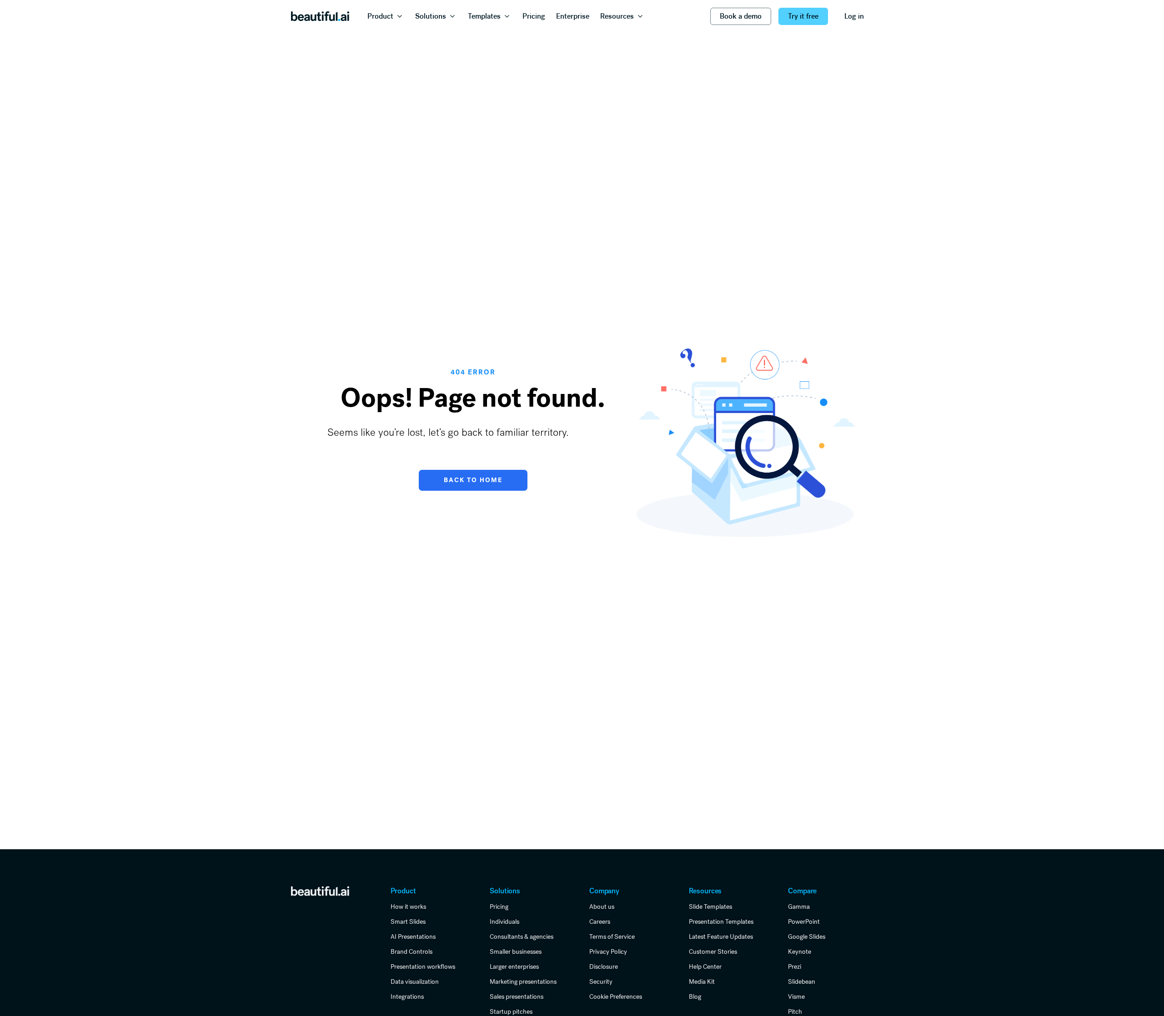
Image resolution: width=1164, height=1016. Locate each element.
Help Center (705, 966)
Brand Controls (411, 951)
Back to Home (473, 480)
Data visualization (415, 981)
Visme (796, 996)
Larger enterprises (514, 966)
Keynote (799, 951)
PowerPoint (804, 921)
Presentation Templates (721, 921)
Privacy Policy (608, 951)
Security (600, 981)
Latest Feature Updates (721, 936)
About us (601, 906)
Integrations (407, 996)
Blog (695, 996)
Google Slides (806, 936)
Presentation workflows (423, 966)
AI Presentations (413, 936)
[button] (385, 16)
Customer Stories (713, 951)
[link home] (320, 891)
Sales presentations (516, 996)
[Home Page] (320, 16)
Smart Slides (408, 921)
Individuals (504, 921)
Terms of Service (612, 936)
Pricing (499, 906)
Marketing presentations (523, 981)
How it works (408, 906)
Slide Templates (710, 906)
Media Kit (702, 981)
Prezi (794, 966)
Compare (802, 891)
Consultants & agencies (521, 936)
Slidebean (801, 981)
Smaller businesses (516, 951)
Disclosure (603, 966)
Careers (599, 921)
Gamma (799, 906)
